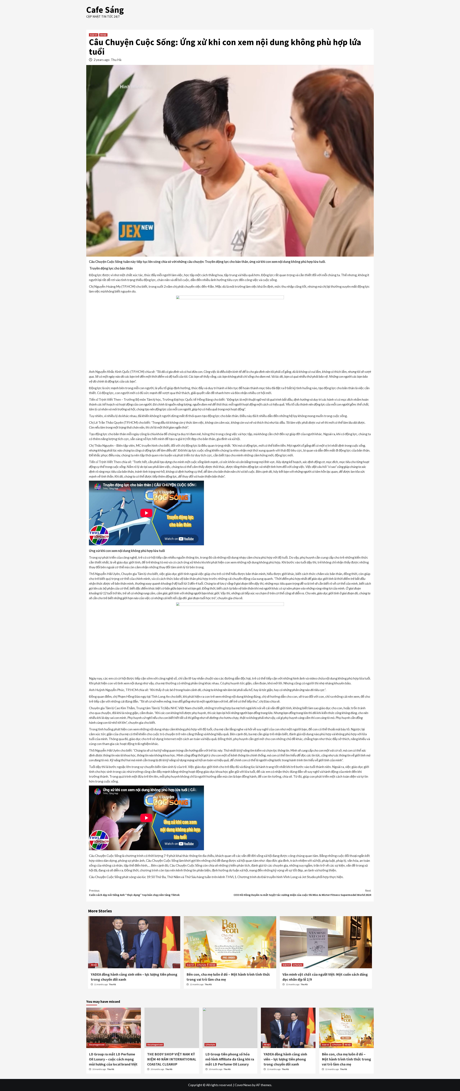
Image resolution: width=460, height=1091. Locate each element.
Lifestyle (201, 964)
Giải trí (93, 34)
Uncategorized (96, 1044)
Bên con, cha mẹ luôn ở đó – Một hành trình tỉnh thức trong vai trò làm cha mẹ (346, 1059)
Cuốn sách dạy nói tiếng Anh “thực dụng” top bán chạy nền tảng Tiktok (134, 893)
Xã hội (103, 34)
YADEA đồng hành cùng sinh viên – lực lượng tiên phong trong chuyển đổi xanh (285, 1059)
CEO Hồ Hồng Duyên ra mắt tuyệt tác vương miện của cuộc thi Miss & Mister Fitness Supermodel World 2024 (302, 893)
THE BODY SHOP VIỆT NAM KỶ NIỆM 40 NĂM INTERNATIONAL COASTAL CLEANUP (171, 1059)
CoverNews (243, 1085)
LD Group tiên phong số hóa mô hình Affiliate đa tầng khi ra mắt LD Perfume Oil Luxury (229, 1059)
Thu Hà (116, 60)
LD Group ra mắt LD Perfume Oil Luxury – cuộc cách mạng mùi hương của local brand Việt (113, 1059)
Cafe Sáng (105, 9)
